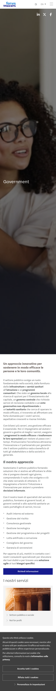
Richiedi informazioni (28, 571)
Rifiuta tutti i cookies (28, 677)
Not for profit (15, 620)
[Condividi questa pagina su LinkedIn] (38, 14)
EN (42, 4)
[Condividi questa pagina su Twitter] (44, 14)
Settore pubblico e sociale (21, 614)
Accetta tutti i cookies (28, 668)
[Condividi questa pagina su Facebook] (51, 14)
